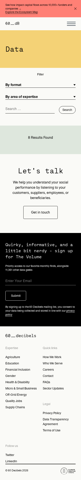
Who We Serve (53, 363)
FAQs (46, 382)
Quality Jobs (13, 401)
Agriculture (12, 357)
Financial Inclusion (17, 370)
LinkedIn (11, 461)
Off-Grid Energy (16, 395)
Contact (48, 376)
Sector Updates (53, 388)
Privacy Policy (52, 413)
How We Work (52, 357)
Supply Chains (15, 407)
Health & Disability (17, 382)
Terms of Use (51, 430)
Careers (48, 370)
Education (12, 363)
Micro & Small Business (21, 388)
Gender (10, 376)
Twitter (9, 455)
